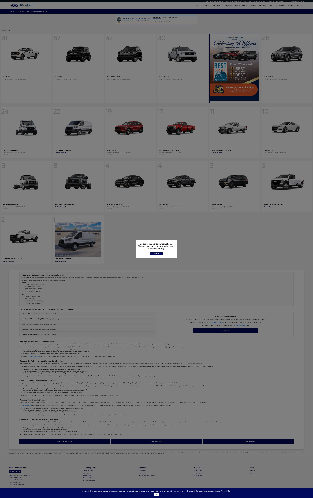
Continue (156, 253)
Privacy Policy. (226, 491)
